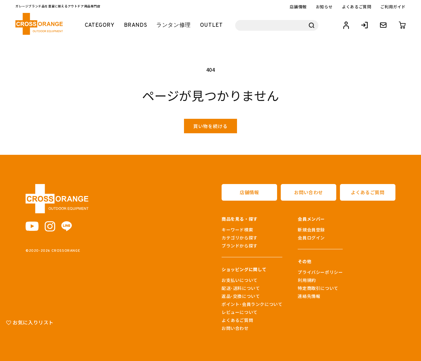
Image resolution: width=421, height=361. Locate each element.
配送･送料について (241, 288)
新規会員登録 (311, 230)
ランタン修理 (173, 25)
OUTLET (211, 25)
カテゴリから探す (240, 238)
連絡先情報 (309, 296)
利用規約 (307, 280)
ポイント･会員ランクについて (252, 304)
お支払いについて (240, 280)
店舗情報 (298, 7)
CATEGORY (100, 25)
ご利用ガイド (393, 7)
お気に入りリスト (32, 322)
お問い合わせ (308, 192)
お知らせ (324, 7)
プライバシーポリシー (320, 272)
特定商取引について (318, 288)
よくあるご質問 (356, 7)
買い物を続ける (210, 126)
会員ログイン (311, 238)
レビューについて (240, 312)
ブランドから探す (240, 246)
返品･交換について (241, 296)
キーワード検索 (237, 230)
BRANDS (135, 25)
